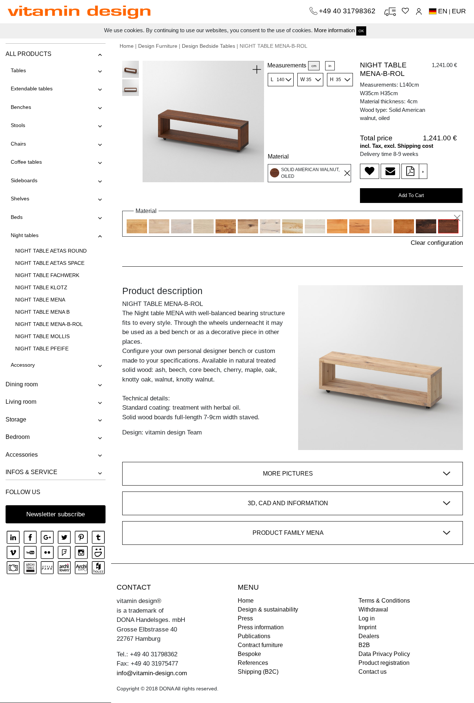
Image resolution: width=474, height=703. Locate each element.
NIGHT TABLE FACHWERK (47, 275)
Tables (18, 70)
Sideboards (24, 180)
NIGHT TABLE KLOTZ (41, 287)
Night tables (25, 235)
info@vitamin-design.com (152, 673)
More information (334, 30)
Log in (366, 618)
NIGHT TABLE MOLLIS (42, 336)
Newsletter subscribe (55, 514)
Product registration (384, 663)
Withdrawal (373, 609)
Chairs (18, 144)
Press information (261, 627)
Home (127, 46)
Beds (17, 217)
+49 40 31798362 (348, 11)
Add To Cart (411, 195)
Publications (254, 636)
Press (245, 618)
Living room (21, 402)
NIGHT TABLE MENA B (42, 312)
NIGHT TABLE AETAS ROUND (51, 251)
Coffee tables (26, 162)
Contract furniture (260, 645)
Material (278, 156)
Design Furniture (157, 46)
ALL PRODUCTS (28, 54)
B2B (364, 645)
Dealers (368, 636)
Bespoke (249, 654)
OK (361, 31)
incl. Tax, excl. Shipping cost (396, 146)
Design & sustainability (268, 609)
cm (313, 66)
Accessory (23, 365)
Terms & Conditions (384, 600)
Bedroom (18, 437)
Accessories (22, 455)
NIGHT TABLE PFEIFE (42, 349)
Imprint (367, 627)
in (329, 66)
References (253, 663)
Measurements (286, 65)
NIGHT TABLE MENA (40, 300)
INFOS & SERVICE (31, 472)
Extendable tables (32, 88)
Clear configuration (437, 242)
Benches (21, 107)
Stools (18, 125)
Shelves (20, 198)
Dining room (22, 384)
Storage (16, 419)
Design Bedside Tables (208, 46)
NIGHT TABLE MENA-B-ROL (49, 324)
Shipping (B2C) (258, 672)
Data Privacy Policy (384, 654)
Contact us (372, 672)
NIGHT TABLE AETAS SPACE (49, 263)
